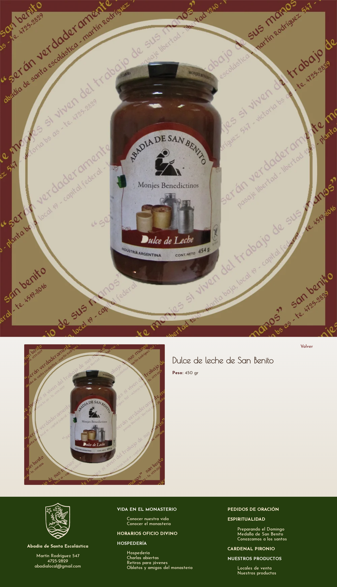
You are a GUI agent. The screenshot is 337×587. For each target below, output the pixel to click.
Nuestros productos (256, 573)
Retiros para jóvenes (147, 563)
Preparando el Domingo (260, 529)
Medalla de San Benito (260, 534)
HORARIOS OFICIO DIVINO (147, 534)
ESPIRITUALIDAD (246, 519)
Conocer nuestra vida (148, 519)
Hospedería (138, 553)
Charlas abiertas (143, 558)
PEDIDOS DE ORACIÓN (253, 510)
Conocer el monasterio (149, 524)
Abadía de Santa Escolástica (57, 546)
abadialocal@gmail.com (58, 566)
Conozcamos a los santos (262, 539)
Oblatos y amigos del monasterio (160, 568)
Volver (306, 347)
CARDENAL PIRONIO (251, 549)
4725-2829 (57, 561)
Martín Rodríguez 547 (57, 556)
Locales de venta (254, 568)
